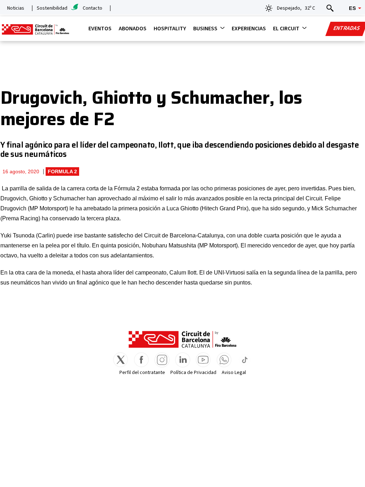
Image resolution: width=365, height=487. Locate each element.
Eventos (100, 28)
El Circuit (286, 28)
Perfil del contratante (142, 372)
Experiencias (249, 28)
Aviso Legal (234, 372)
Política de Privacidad (193, 372)
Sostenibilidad (52, 8)
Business (205, 28)
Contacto (92, 8)
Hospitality (170, 28)
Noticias (15, 8)
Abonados (132, 28)
